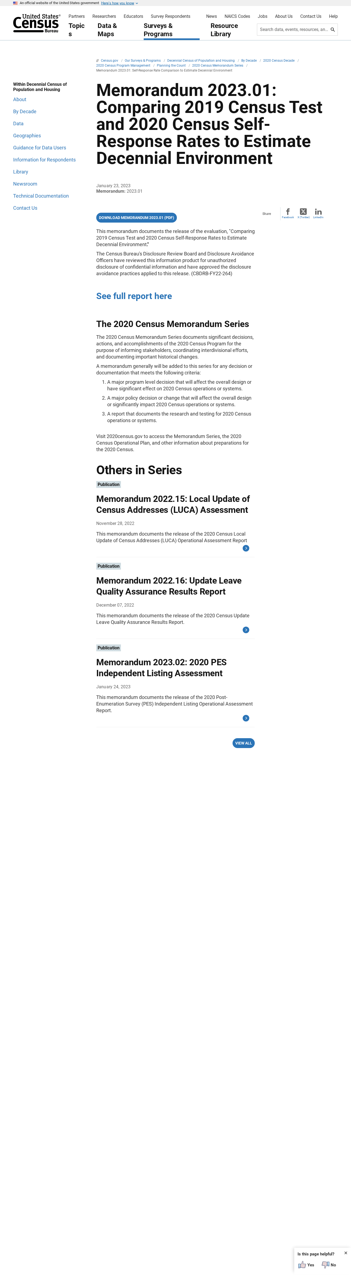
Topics (77, 30)
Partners (77, 16)
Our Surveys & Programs (143, 60)
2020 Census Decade (279, 60)
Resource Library (224, 30)
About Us (284, 16)
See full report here (134, 296)
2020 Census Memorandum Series (218, 65)
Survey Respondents (170, 16)
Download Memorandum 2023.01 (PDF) (136, 217)
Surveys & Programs (158, 30)
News (211, 16)
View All (243, 743)
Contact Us (310, 16)
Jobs (262, 16)
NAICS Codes (237, 16)
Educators (133, 16)
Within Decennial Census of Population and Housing (40, 87)
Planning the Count (171, 65)
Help (333, 16)
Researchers (104, 16)
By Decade (249, 60)
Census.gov (110, 60)
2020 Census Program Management (123, 65)
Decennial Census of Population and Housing (201, 60)
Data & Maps (107, 30)
